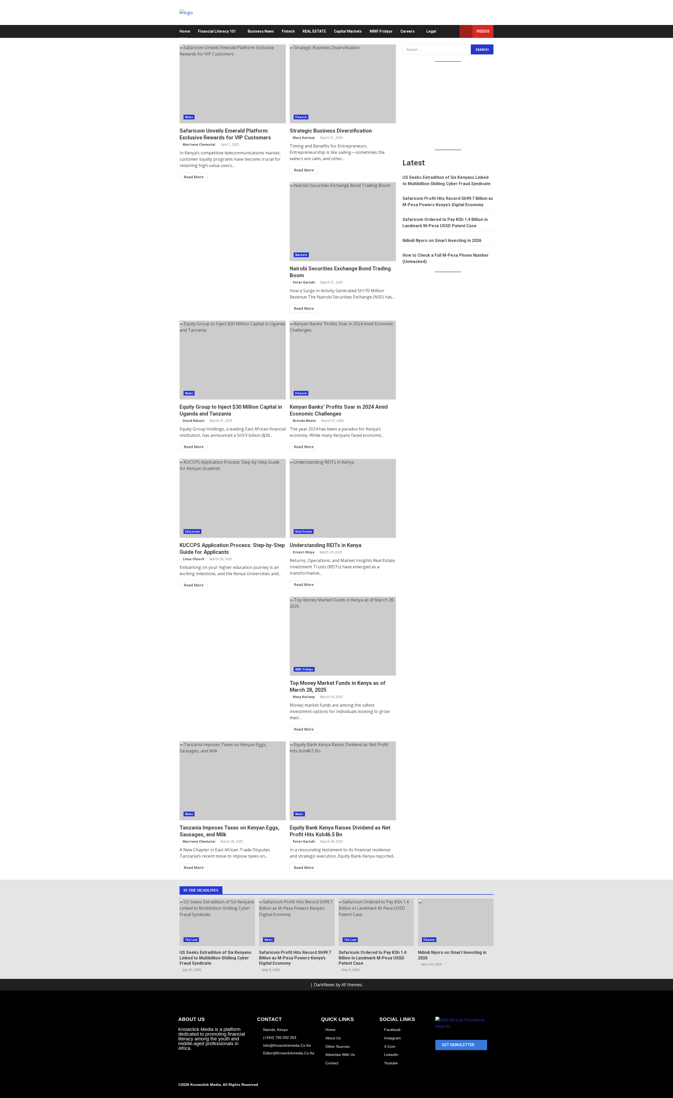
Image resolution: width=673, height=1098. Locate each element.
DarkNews (324, 985)
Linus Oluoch (193, 559)
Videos (483, 31)
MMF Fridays (381, 31)
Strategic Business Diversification (343, 83)
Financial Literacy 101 (217, 31)
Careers (407, 31)
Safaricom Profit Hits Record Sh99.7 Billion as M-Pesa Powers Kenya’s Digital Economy (296, 922)
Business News (261, 31)
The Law (191, 940)
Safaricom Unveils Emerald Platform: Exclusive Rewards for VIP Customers (233, 83)
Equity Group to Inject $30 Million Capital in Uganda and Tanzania (233, 360)
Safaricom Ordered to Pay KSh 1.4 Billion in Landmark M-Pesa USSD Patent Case (376, 922)
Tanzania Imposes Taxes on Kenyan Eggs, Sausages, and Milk (233, 780)
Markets (301, 255)
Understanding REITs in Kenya (343, 498)
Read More (193, 176)
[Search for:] (436, 49)
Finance (301, 117)
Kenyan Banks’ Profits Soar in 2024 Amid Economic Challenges (343, 360)
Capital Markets (348, 31)
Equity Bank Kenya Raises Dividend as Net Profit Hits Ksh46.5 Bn (343, 780)
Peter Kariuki (304, 282)
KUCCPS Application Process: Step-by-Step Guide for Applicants (233, 498)
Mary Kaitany (304, 137)
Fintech (288, 31)
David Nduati (194, 420)
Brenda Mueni (304, 420)
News (189, 117)
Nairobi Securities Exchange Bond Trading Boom (343, 221)
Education (192, 531)
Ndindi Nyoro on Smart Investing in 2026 (441, 240)
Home (185, 31)
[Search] (453, 32)
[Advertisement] (447, 106)
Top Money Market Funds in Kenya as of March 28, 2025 (343, 636)
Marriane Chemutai (199, 144)
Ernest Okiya (303, 552)
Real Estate (303, 531)
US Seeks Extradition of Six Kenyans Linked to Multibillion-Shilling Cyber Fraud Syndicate (217, 922)
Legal (431, 31)
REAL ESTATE (314, 31)
